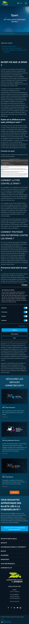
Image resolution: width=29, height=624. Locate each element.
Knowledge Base (9, 33)
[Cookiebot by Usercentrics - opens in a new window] (21, 285)
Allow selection (14, 334)
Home (2, 33)
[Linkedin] (14, 608)
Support (3, 619)
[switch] (25, 312)
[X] (11, 608)
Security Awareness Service (10, 440)
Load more (14, 492)
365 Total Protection (8, 407)
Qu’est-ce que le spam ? (10, 46)
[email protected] (14, 596)
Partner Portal (6, 622)
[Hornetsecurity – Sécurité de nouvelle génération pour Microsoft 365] (4, 3)
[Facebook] (8, 608)
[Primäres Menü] (26, 3)
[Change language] (20, 3)
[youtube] (17, 608)
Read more (4, 417)
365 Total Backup (7, 477)
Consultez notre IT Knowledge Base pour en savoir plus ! (14, 528)
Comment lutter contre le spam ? (13, 48)
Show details (22, 325)
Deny (14, 338)
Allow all (14, 330)
